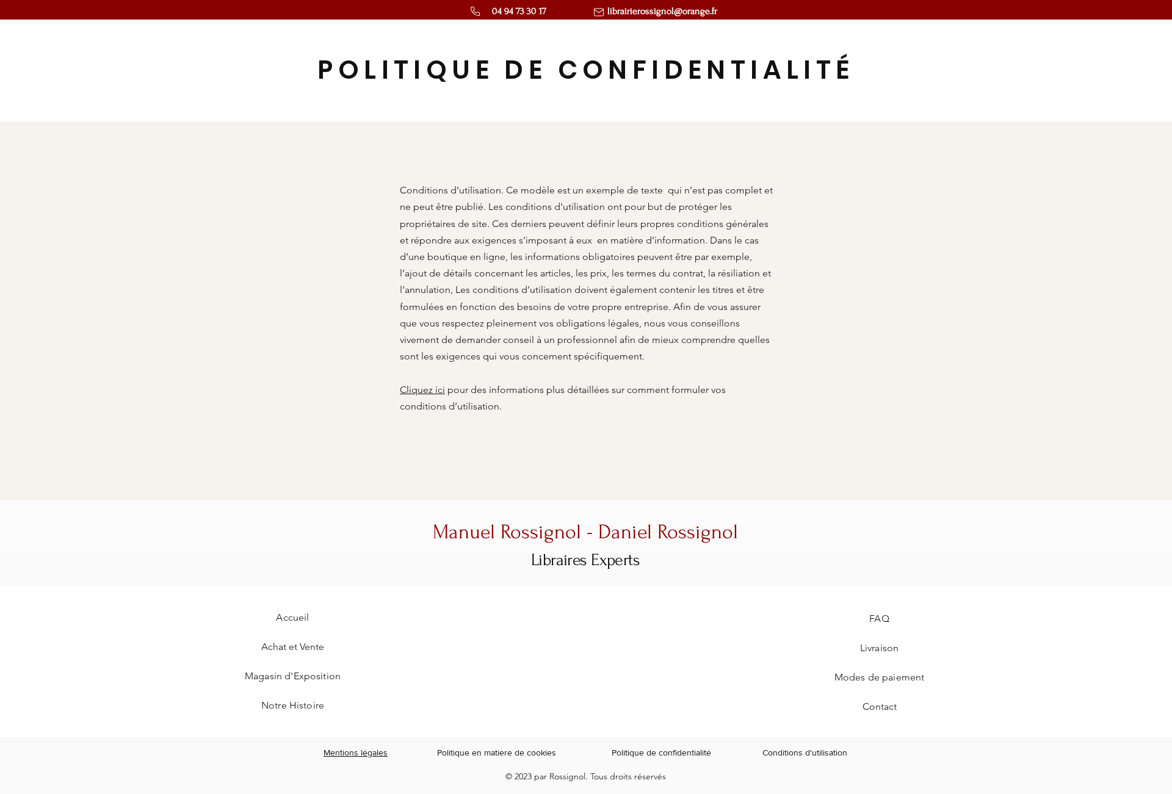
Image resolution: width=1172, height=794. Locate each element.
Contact (880, 706)
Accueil (292, 617)
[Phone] (475, 11)
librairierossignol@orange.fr (662, 10)
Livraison (879, 648)
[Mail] (599, 12)
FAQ (879, 618)
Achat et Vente (292, 646)
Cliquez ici (422, 389)
